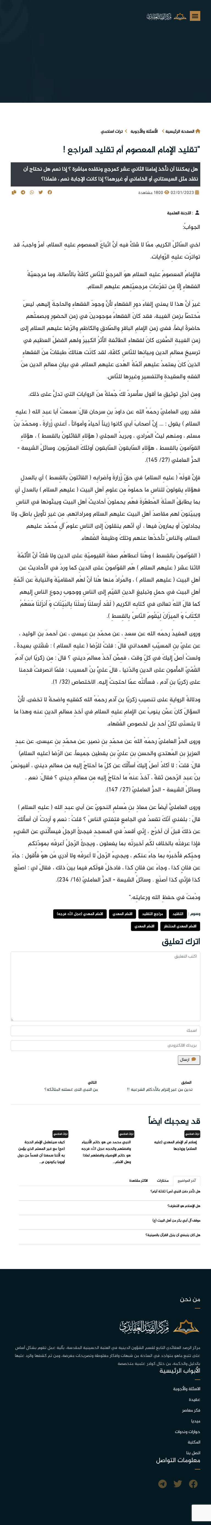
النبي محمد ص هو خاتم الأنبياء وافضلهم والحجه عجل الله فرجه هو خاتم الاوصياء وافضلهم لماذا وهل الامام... (106, 1152)
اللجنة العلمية (179, 213)
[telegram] (163, 1485)
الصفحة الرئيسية (179, 131)
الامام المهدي (122, 914)
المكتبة (194, 1442)
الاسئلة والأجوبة (186, 1389)
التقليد (178, 914)
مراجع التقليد (152, 914)
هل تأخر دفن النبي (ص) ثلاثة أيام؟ (175, 1192)
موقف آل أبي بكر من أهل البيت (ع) (176, 1221)
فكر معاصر (191, 1410)
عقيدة (194, 1400)
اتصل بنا (193, 1453)
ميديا (195, 1421)
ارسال (184, 1060)
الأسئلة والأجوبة (144, 131)
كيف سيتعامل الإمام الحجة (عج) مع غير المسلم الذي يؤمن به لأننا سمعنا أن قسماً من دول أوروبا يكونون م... (41, 1152)
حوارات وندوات (187, 1432)
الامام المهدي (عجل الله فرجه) (80, 914)
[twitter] (178, 1485)
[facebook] (193, 1485)
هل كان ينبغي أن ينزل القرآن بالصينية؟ (173, 1235)
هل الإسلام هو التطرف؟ (184, 1206)
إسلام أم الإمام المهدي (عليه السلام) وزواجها (175, 1145)
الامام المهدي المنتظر (180, 926)
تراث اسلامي (112, 131)
